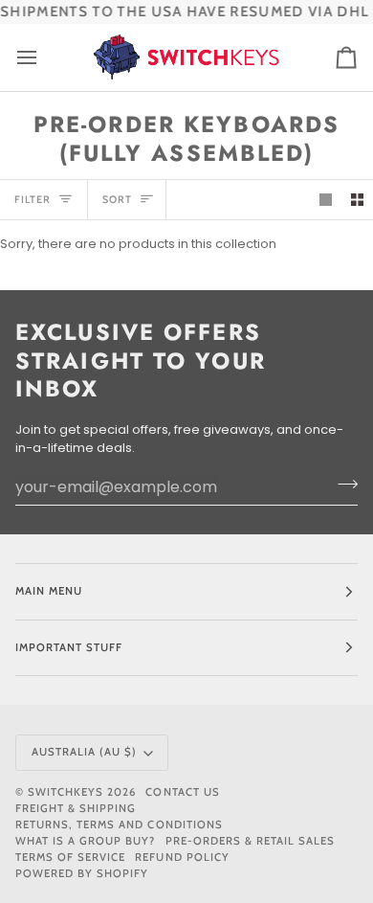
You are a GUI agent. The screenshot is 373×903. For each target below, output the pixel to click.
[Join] (342, 484)
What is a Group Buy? (85, 840)
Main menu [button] (48, 591)
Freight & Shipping (75, 808)
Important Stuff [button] (68, 647)
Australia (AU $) (84, 751)
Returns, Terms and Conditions (119, 824)
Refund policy (182, 857)
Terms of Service (70, 857)
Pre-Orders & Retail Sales (250, 840)
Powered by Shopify (81, 873)
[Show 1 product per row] (325, 199)
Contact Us (182, 792)
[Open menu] (44, 57)
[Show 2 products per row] (357, 199)
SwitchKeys (65, 792)
